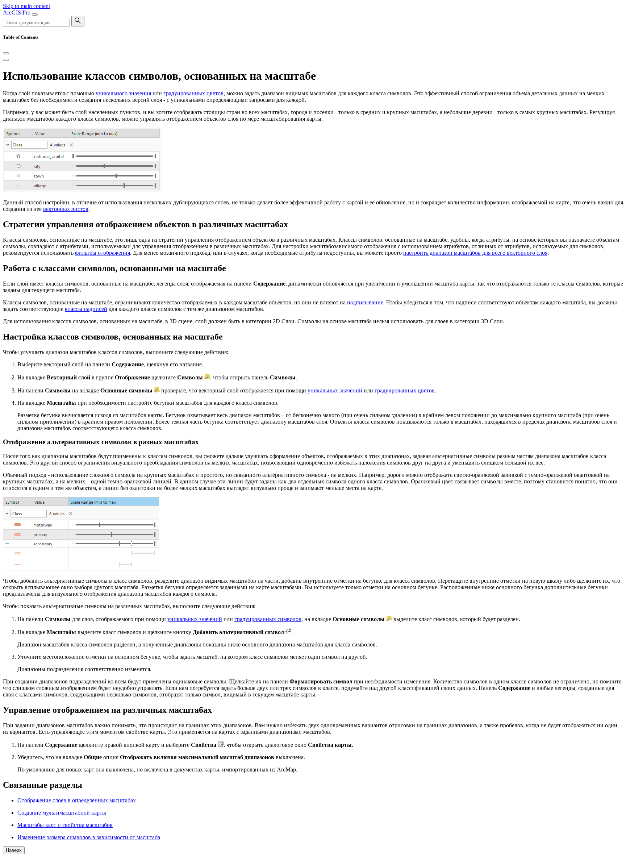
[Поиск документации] (77, 21)
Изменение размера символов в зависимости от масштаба (88, 837)
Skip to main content (26, 6)
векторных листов (65, 209)
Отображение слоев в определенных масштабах (76, 800)
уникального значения (123, 93)
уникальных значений (335, 390)
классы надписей (86, 309)
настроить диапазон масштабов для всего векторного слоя (475, 253)
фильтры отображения (102, 253)
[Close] (6, 53)
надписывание (365, 302)
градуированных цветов (193, 93)
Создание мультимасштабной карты (61, 813)
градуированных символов (267, 619)
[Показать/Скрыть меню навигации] (35, 14)
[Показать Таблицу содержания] (6, 60)
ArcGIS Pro (17, 12)
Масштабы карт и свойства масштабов (65, 825)
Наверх (14, 850)
